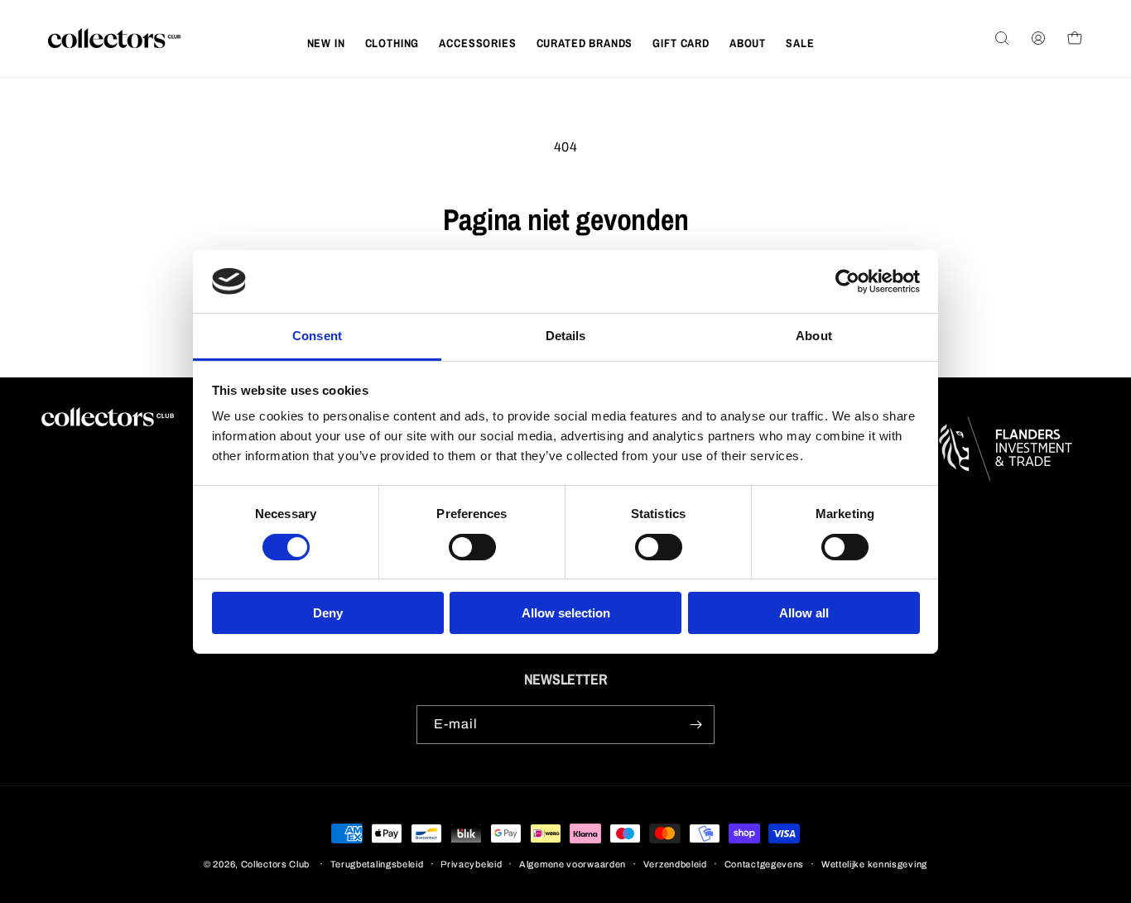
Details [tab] (566, 336)
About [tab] (814, 336)
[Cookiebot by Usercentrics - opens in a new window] (847, 281)
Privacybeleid (471, 864)
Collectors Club (275, 864)
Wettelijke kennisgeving (874, 864)
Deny (328, 613)
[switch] (472, 547)
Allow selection (566, 613)
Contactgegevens (764, 864)
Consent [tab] (317, 336)
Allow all (804, 613)
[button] (392, 43)
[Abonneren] (695, 724)
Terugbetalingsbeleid (377, 864)
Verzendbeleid (675, 864)
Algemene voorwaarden (572, 864)
